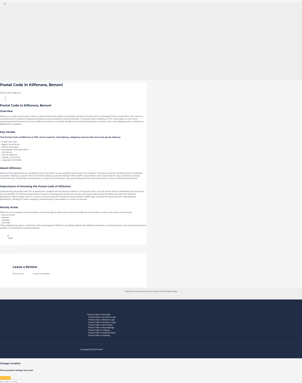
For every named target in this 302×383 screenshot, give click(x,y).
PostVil (14, 10)
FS (12, 24)
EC (12, 17)
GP (12, 31)
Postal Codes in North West (100, 325)
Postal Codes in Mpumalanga (101, 327)
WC (12, 74)
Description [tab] (14, 97)
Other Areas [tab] (14, 100)
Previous (4, 241)
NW (13, 67)
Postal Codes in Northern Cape (102, 317)
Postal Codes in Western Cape (101, 319)
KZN (13, 38)
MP (12, 53)
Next (2, 243)
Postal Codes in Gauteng (99, 335)
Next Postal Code (9, 248)
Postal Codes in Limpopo (99, 330)
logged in (28, 273)
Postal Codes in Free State (98, 314)
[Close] (5, 378)
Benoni (24, 92)
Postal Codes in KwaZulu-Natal (101, 332)
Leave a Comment (8, 90)
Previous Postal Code (10, 246)
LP (12, 46)
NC (12, 60)
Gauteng (32, 92)
